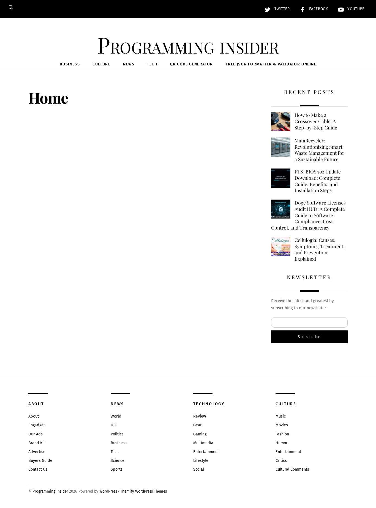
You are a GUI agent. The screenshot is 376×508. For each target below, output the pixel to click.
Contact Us (38, 469)
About (33, 416)
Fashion (282, 434)
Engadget (36, 425)
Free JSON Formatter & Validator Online (271, 64)
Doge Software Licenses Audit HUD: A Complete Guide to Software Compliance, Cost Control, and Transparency (308, 215)
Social (198, 469)
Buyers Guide (40, 460)
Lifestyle (200, 460)
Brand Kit (36, 443)
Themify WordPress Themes (143, 491)
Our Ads (35, 434)
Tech (152, 64)
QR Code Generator (191, 64)
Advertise (36, 451)
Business (70, 64)
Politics (117, 434)
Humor (282, 443)
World (116, 416)
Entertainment (206, 451)
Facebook (318, 9)
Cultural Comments (292, 469)
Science (117, 460)
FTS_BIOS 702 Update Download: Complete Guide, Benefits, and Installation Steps (318, 181)
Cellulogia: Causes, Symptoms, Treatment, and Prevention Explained (320, 249)
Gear (197, 425)
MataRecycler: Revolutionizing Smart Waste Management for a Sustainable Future (319, 149)
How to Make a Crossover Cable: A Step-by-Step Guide (316, 121)
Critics (281, 460)
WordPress (108, 491)
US (113, 425)
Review (199, 416)
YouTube (355, 9)
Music (281, 416)
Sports (116, 469)
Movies (282, 425)
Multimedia (203, 443)
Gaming (199, 434)
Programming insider (50, 491)
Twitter (281, 9)
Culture (101, 64)
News (129, 64)
